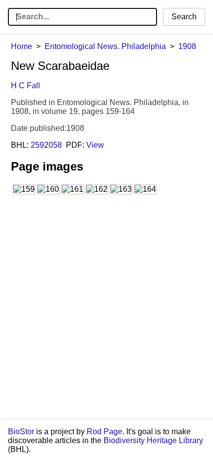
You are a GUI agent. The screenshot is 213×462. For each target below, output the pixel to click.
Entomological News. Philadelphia (105, 46)
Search (184, 16)
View (95, 145)
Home (21, 46)
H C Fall (25, 85)
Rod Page (104, 431)
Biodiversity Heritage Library (153, 440)
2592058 (46, 145)
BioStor (21, 431)
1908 (187, 46)
